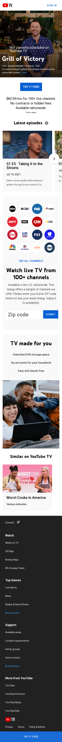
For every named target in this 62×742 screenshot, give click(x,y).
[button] (54, 158)
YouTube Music (13, 702)
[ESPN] (12, 221)
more (24, 72)
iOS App (9, 551)
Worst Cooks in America (26, 498)
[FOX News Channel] (25, 234)
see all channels (31, 261)
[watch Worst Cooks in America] (27, 479)
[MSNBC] (12, 247)
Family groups (12, 649)
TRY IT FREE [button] (31, 87)
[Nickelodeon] (37, 247)
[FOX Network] (37, 209)
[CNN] (37, 221)
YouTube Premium (15, 694)
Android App (11, 559)
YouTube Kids (12, 711)
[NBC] (49, 209)
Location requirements (17, 640)
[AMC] (25, 221)
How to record (12, 657)
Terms (21, 727)
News (8, 596)
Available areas (13, 632)
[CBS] (25, 209)
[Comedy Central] (49, 221)
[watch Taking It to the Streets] (27, 145)
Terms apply (31, 112)
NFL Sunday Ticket (14, 568)
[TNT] (49, 247)
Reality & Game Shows (17, 604)
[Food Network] (12, 234)
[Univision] (49, 234)
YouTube (10, 685)
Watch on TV (12, 542)
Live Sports (11, 587)
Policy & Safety (37, 727)
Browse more (12, 613)
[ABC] (12, 209)
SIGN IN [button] (52, 5)
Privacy (9, 727)
